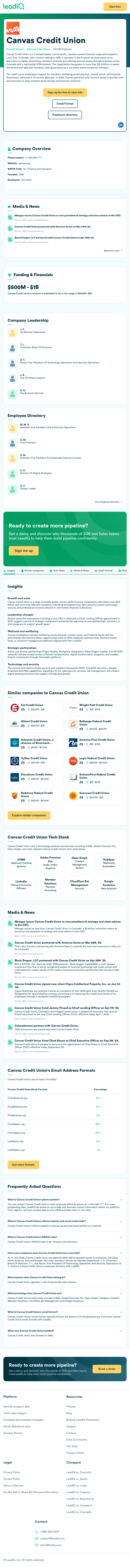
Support (71, 1426)
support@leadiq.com (52, 1538)
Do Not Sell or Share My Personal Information (30, 1492)
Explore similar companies (29, 815)
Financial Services (57, 1282)
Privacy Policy (11, 1472)
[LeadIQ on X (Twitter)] (119, 1560)
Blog (69, 1413)
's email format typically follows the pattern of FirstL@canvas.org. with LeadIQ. (64, 1316)
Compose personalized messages (23, 1420)
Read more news (112, 251)
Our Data (72, 1446)
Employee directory (65, 114)
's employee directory (42, 1266)
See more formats (23, 1164)
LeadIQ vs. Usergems (79, 1505)
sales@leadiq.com (50, 1545)
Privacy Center (75, 1453)
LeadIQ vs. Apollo (77, 1479)
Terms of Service (13, 1485)
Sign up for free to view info (65, 92)
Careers (71, 1433)
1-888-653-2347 (49, 1531)
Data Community (76, 1439)
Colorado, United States (38, 49)
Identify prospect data (16, 1406)
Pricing (70, 1406)
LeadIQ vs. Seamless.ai (80, 1499)
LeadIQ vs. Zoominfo (78, 1472)
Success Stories (12, 1433)
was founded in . (31, 1333)
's (43, 1239)
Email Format (65, 103)
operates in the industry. (42, 1279)
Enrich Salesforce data (16, 1426)
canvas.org (57, 1226)
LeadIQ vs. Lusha (76, 1485)
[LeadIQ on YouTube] (125, 1560)
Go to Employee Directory (107, 502)
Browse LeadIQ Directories (82, 1420)
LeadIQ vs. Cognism (78, 1492)
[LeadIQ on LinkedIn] (122, 1560)
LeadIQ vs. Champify (78, 1512)
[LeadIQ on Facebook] (117, 1560)
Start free (115, 6)
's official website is (55, 1223)
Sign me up (24, 551)
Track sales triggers (15, 1413)
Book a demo (106, 1369)
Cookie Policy (11, 1479)
